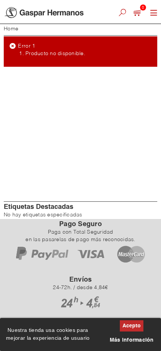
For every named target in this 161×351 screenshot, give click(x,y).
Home (11, 29)
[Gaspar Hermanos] (51, 12)
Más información (132, 340)
